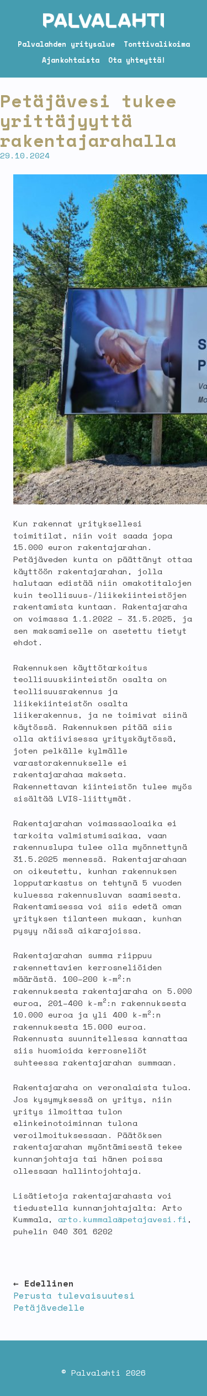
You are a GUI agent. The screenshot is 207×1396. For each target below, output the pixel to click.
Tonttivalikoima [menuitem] (157, 44)
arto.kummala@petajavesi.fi (122, 1219)
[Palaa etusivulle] (103, 20)
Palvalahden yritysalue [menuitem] (66, 44)
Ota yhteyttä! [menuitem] (137, 60)
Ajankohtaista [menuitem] (70, 60)
